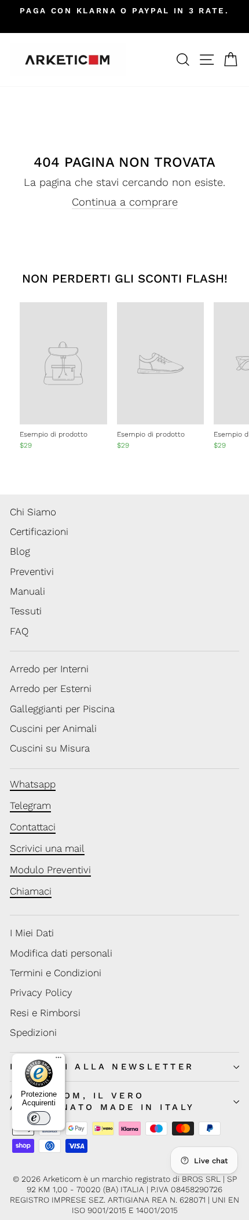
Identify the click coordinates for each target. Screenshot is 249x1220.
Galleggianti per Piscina (62, 709)
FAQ (19, 631)
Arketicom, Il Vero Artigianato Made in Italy (102, 1101)
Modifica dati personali (61, 953)
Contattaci (33, 827)
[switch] (38, 1118)
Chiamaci (31, 891)
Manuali (27, 591)
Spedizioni (33, 1032)
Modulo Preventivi (50, 869)
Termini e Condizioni (55, 973)
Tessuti (26, 611)
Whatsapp (33, 784)
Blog (20, 551)
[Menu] (58, 1060)
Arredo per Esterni (50, 688)
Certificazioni (39, 531)
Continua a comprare (125, 202)
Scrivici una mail (47, 848)
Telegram (30, 805)
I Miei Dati (32, 933)
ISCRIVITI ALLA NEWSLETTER (102, 1066)
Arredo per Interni (49, 669)
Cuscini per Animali (53, 728)
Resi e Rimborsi (45, 1013)
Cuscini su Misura (50, 748)
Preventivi (32, 571)
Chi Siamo (33, 512)
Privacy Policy (41, 992)
